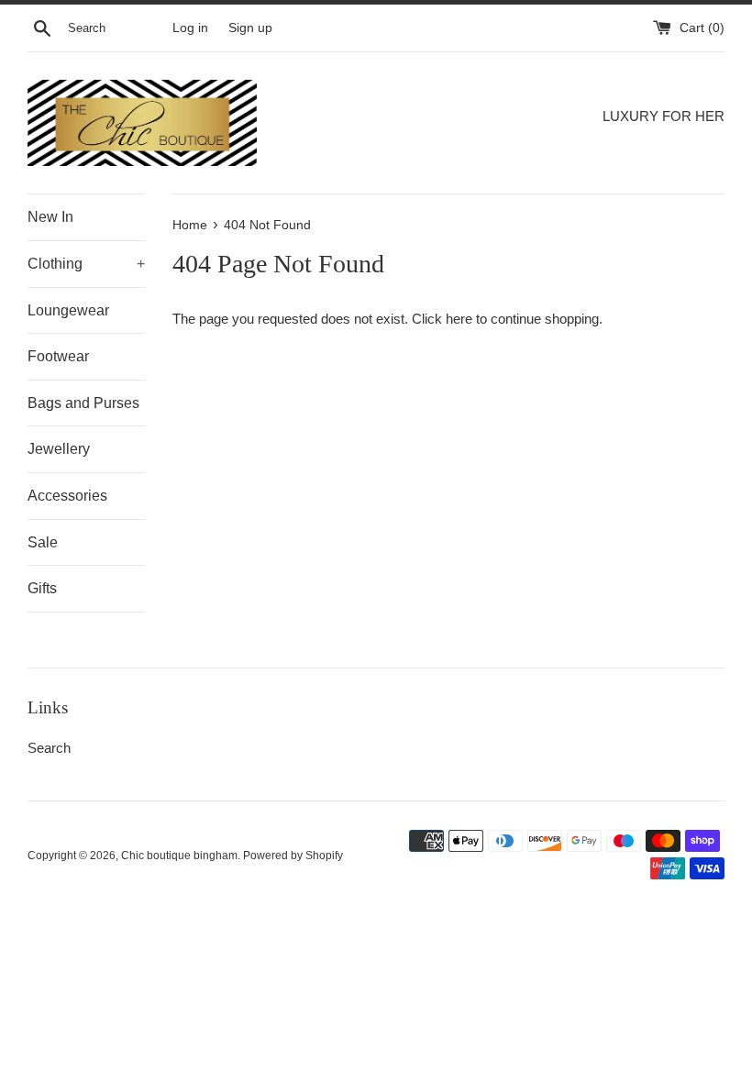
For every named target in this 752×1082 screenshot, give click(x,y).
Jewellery (59, 449)
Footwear (58, 356)
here (459, 318)
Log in (190, 28)
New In (50, 217)
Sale (43, 542)
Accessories (67, 495)
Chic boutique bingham (179, 855)
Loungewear (68, 310)
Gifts (42, 588)
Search (49, 748)
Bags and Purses (83, 403)
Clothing (86, 263)
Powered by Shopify (293, 855)
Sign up (250, 28)
